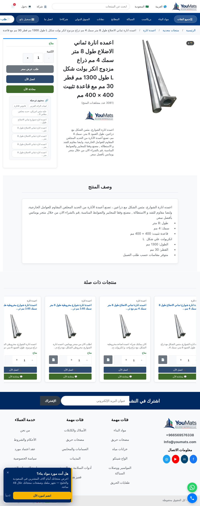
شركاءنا (64, 19)
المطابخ (115, 19)
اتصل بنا (48, 19)
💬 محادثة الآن (127, 376)
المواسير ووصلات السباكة (120, 470)
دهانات (100, 19)
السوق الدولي (82, 19)
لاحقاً (7, 495)
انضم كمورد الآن (42, 495)
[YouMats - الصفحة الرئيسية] (99, 116)
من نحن (25, 430)
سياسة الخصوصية (25, 458)
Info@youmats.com (180, 442)
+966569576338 (180, 435)
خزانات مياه (120, 449)
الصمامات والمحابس (75, 449)
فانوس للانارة (20, 106)
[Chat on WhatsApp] (192, 487)
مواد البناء (163, 19)
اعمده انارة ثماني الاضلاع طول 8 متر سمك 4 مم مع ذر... (128, 306)
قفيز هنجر (75, 477)
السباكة (131, 19)
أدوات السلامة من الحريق (75, 468)
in (184, 459)
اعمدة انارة (143, 300)
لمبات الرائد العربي (38, 106)
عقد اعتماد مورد (25, 449)
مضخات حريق (120, 440)
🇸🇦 (142, 6)
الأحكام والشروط (25, 440)
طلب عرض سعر (30, 69)
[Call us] (192, 498)
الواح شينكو (120, 458)
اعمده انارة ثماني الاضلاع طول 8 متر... (31, 129)
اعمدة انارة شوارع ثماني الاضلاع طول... (32, 121)
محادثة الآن (30, 89)
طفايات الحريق (120, 483)
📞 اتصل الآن (126, 369)
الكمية (50, 51)
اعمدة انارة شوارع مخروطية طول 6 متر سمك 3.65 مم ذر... (72, 306)
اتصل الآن (30, 79)
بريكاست (146, 19)
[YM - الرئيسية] (184, 6)
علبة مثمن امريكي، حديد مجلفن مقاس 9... (32, 112)
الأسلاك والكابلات (75, 430)
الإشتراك (50, 400)
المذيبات (75, 458)
